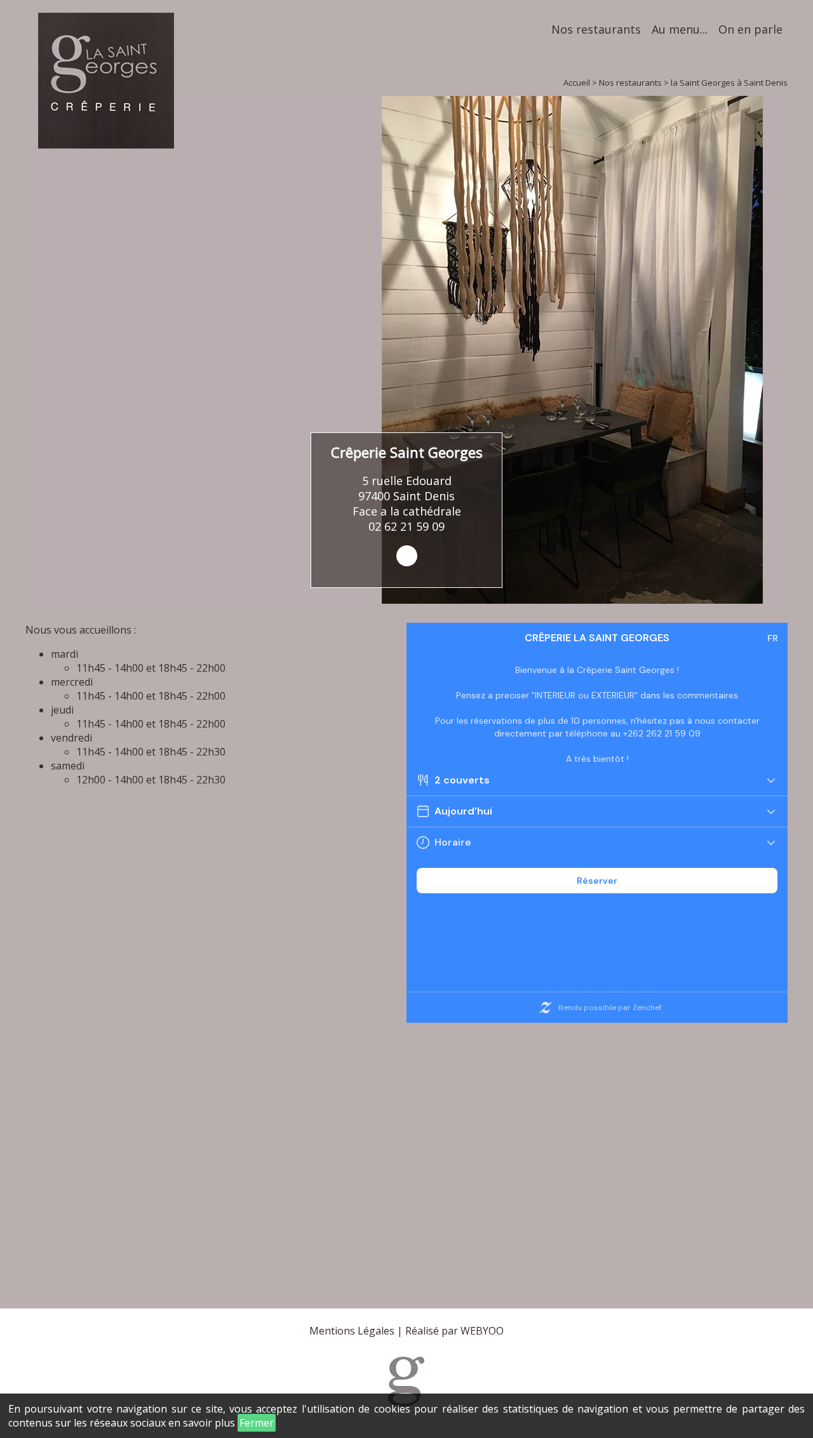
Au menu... (680, 29)
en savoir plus (201, 1423)
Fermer (256, 1423)
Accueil (576, 82)
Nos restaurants (596, 29)
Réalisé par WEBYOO (454, 1331)
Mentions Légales (351, 1331)
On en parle (750, 29)
